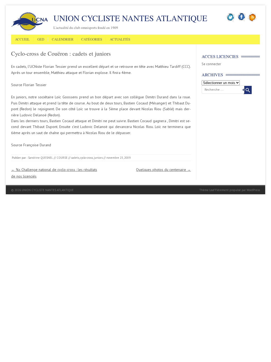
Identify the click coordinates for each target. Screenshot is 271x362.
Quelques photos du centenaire (163, 169)
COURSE (62, 158)
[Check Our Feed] (252, 21)
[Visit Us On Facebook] (241, 21)
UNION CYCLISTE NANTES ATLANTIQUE (130, 18)
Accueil (22, 39)
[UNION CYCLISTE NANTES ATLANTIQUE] (29, 30)
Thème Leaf (206, 190)
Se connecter (211, 64)
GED (40, 39)
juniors (98, 158)
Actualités (120, 39)
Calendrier (63, 39)
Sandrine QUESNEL (40, 158)
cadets (75, 158)
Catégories (91, 39)
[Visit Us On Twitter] (230, 21)
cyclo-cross (86, 158)
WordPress (253, 190)
